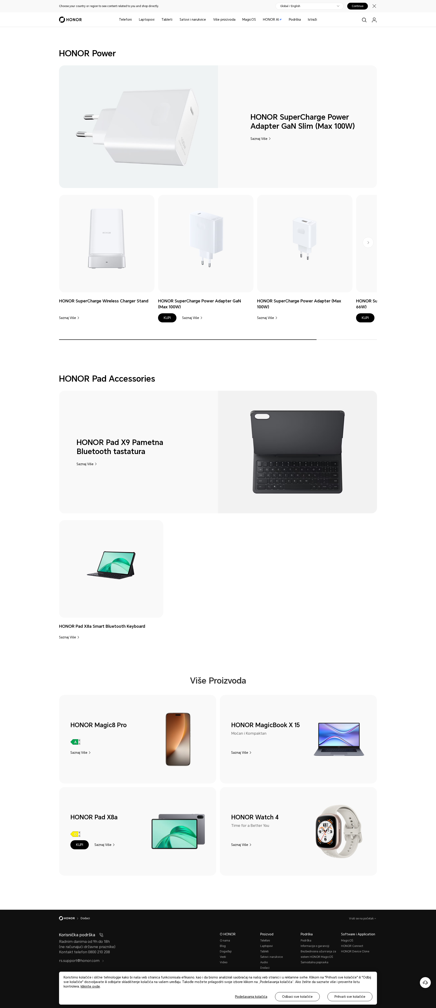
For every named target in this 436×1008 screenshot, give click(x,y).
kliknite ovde (90, 986)
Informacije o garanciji (315, 946)
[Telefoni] (133, 20)
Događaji (226, 951)
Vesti (223, 957)
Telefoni (125, 19)
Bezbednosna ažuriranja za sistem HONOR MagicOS (318, 954)
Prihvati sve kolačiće (349, 996)
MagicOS (249, 19)
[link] (107, 238)
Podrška (295, 19)
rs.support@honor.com (79, 961)
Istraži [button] (312, 19)
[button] (167, 317)
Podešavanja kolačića (251, 996)
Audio (264, 962)
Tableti (166, 19)
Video (223, 962)
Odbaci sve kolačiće (297, 996)
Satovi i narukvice (193, 19)
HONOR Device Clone (355, 951)
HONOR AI (271, 19)
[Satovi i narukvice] (208, 20)
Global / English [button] (290, 6)
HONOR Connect (352, 946)
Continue (357, 6)
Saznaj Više (259, 139)
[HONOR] (70, 918)
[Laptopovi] (156, 20)
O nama (225, 940)
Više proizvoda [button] (224, 19)
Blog (223, 946)
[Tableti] (174, 20)
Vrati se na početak (361, 918)
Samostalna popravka (314, 962)
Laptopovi (146, 19)
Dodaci (265, 967)
